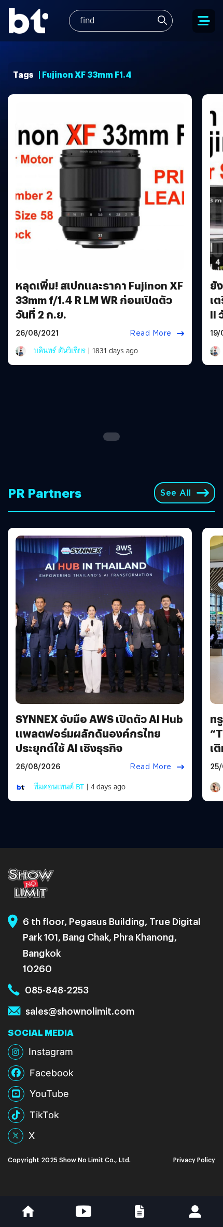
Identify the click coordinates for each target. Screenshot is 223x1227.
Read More (151, 333)
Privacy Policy (194, 1159)
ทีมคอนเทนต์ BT (59, 786)
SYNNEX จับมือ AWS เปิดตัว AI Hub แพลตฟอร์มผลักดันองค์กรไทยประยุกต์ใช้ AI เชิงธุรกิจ (99, 733)
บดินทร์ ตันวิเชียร (60, 350)
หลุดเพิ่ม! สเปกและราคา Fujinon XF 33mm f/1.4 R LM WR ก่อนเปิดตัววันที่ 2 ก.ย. (99, 300)
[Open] (203, 21)
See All (175, 493)
